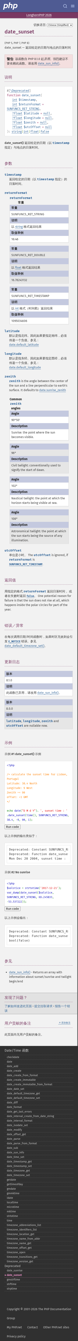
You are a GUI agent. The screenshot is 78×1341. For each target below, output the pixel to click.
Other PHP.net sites (56, 1327)
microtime (13, 1207)
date (9, 1061)
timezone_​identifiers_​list (22, 1229)
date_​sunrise (15, 1270)
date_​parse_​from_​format (22, 1143)
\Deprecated (19, 90)
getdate (11, 1179)
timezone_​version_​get (20, 1261)
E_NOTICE (14, 641)
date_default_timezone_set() (24, 646)
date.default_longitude (25, 367)
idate (10, 1198)
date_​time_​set (15, 1157)
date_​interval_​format (19, 1120)
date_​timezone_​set (18, 1175)
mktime (11, 1211)
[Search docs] (65, 6)
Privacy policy (16, 1336)
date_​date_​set (15, 1089)
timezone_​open (16, 1252)
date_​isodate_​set (17, 1125)
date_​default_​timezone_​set (23, 1098)
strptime (12, 1288)
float (18, 113)
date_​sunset (14, 1275)
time (9, 1220)
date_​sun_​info (15, 1152)
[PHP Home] (10, 6)
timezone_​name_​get (19, 1243)
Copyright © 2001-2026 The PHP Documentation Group (39, 1313)
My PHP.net (14, 1327)
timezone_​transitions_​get (22, 1257)
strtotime (12, 1216)
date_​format (14, 1107)
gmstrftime (13, 1279)
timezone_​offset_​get (19, 1247)
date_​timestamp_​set (19, 1166)
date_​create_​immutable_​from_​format (29, 1084)
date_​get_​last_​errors (19, 1111)
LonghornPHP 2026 (39, 15)
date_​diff (12, 1102)
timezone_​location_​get (20, 1234)
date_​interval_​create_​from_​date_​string (30, 1116)
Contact (32, 1327)
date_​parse (13, 1139)
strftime (11, 1284)
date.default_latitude (24, 345)
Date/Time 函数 (17, 1050)
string (17, 131)
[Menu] (72, 6)
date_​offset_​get (16, 1134)
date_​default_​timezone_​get (23, 1093)
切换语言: (40, 25)
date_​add (12, 1066)
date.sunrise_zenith (52, 390)
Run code (12, 827)
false (45, 131)
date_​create (14, 1070)
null (46, 113)
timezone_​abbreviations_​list (24, 1225)
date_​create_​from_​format (22, 1075)
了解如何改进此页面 (18, 1006)
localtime (12, 1202)
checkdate (13, 1057)
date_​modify (14, 1129)
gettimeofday (15, 1184)
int (14, 100)
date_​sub (12, 1148)
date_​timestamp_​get (19, 1161)
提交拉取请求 (43, 1006)
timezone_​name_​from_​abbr (23, 1238)
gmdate (11, 1188)
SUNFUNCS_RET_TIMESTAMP (25, 564)
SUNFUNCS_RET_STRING (23, 109)
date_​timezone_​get (18, 1170)
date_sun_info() (48, 63)
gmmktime (13, 1193)
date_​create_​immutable (21, 1080)
